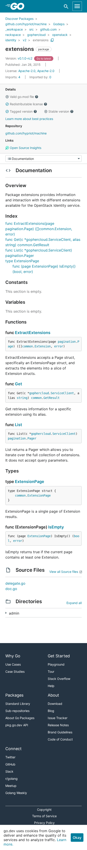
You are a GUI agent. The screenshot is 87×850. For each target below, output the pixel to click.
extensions (40, 40)
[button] (7, 97)
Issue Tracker (57, 718)
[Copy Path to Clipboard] (52, 40)
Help (51, 686)
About (53, 695)
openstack (60, 35)
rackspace (13, 35)
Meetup (11, 786)
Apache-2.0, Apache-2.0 (36, 71)
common (27, 346)
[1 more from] (6, 613)
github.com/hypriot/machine (26, 24)
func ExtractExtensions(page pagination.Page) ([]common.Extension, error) (38, 228)
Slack (9, 771)
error (58, 346)
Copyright (44, 809)
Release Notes (58, 725)
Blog (51, 711)
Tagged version (21, 111)
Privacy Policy (44, 823)
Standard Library (17, 704)
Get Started (59, 656)
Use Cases (13, 664)
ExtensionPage (29, 481)
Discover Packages (19, 19)
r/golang (11, 778)
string (22, 398)
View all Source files (63, 572)
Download (55, 704)
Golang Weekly (16, 793)
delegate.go (15, 583)
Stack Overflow (59, 679)
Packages (14, 695)
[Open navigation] (77, 6)
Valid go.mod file (22, 97)
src (31, 29)
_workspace (14, 29)
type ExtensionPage (22, 261)
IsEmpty (56, 527)
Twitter (10, 757)
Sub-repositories (17, 711)
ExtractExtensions (32, 332)
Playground (56, 664)
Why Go (12, 656)
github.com (48, 29)
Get (18, 384)
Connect (13, 748)
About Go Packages (19, 718)
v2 (24, 40)
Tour (51, 671)
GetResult (52, 398)
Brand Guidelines (60, 732)
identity (10, 40)
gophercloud (36, 35)
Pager (31, 438)
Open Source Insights (25, 148)
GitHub (10, 764)
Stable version (59, 111)
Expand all (74, 603)
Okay (77, 837)
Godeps (58, 24)
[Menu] (43, 158)
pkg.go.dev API (16, 725)
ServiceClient (62, 393)
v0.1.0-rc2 (19, 58)
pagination (67, 341)
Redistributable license (26, 104)
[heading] (18, 6)
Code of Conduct (60, 739)
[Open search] (66, 6)
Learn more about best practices (29, 119)
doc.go (11, 588)
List (18, 424)
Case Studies (15, 671)
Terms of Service (44, 816)
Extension (43, 346)
